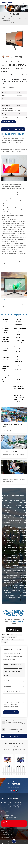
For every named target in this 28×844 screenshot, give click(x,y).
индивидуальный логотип (17, 639)
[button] (3, 766)
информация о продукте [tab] (13, 129)
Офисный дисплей (12, 637)
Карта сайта (4, 834)
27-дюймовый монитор (16, 634)
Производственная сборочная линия (12, 425)
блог (11, 834)
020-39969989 (7, 811)
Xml (8, 834)
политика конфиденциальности (8, 836)
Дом (5, 16)
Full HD (4, 637)
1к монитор (4, 642)
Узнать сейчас (9, 122)
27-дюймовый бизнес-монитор (16, 16)
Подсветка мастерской (10, 451)
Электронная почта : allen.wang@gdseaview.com (11, 816)
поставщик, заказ (5, 639)
